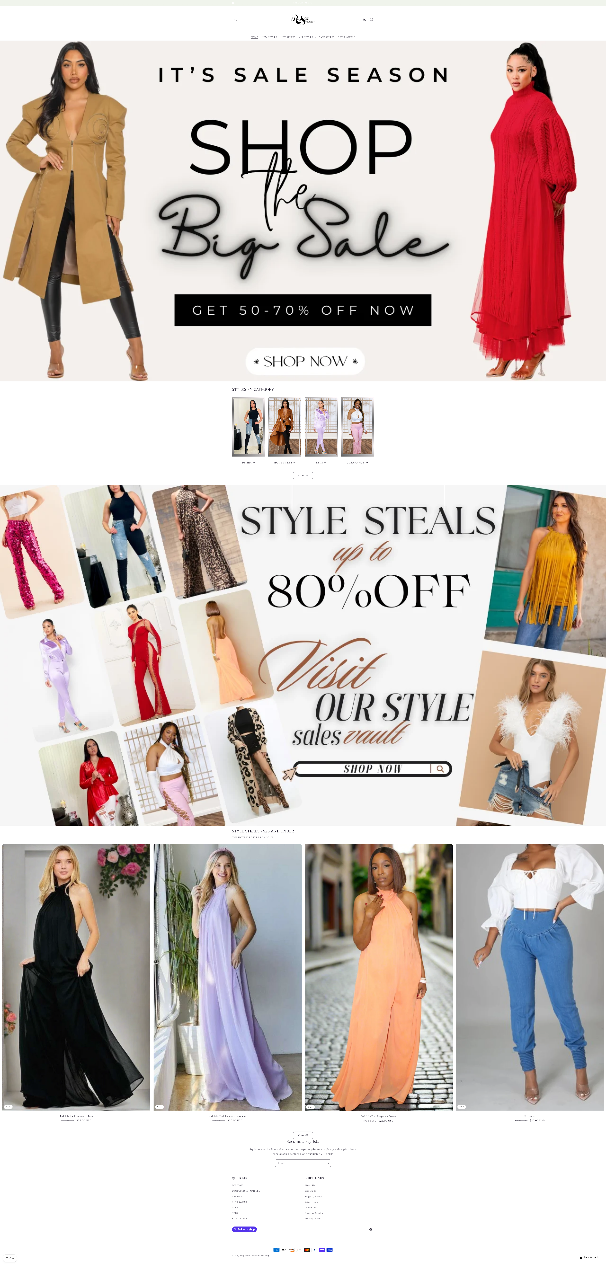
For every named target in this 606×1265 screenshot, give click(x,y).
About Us (310, 1185)
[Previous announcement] (275, 3)
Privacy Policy (313, 1219)
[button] (235, 19)
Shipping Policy (313, 1196)
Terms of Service (314, 1213)
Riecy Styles (245, 1255)
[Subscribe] (327, 1163)
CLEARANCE (355, 462)
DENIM (247, 462)
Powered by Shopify (260, 1255)
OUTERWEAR (239, 1202)
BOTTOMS (237, 1185)
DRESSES (237, 1196)
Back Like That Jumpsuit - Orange (378, 1116)
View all (303, 476)
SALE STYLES (239, 1219)
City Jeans (529, 1116)
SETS (319, 462)
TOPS (235, 1207)
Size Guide (310, 1191)
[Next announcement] (330, 3)
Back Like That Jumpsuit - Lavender (227, 1116)
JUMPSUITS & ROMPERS (246, 1191)
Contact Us (311, 1207)
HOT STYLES (283, 462)
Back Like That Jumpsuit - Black (76, 1116)
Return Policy (312, 1202)
